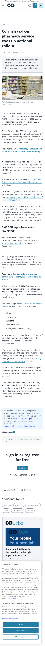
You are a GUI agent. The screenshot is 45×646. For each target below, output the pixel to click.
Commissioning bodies (31, 505)
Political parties (17, 510)
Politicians (30, 510)
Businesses (7, 505)
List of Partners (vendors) (10, 619)
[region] (20, 602)
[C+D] (11, 5)
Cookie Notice (11, 598)
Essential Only (20, 630)
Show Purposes (20, 637)
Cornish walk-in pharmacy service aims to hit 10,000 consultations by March (21, 277)
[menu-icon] (3, 5)
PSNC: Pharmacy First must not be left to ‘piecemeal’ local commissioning (22, 150)
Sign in (32, 474)
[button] (29, 5)
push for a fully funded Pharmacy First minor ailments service (22, 180)
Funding (6, 510)
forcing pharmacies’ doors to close (21, 359)
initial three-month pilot (12, 243)
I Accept (21, 624)
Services (17, 505)
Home (4, 25)
